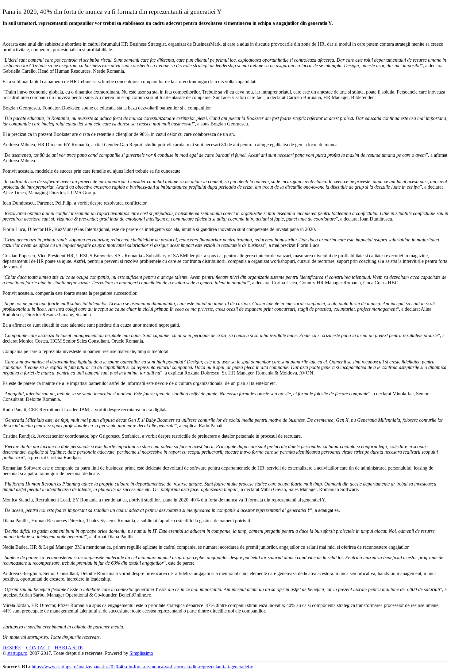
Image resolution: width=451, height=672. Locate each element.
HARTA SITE (69, 647)
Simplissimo (141, 653)
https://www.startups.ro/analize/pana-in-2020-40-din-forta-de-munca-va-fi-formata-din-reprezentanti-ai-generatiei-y (142, 666)
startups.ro (17, 653)
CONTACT (38, 647)
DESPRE (11, 647)
